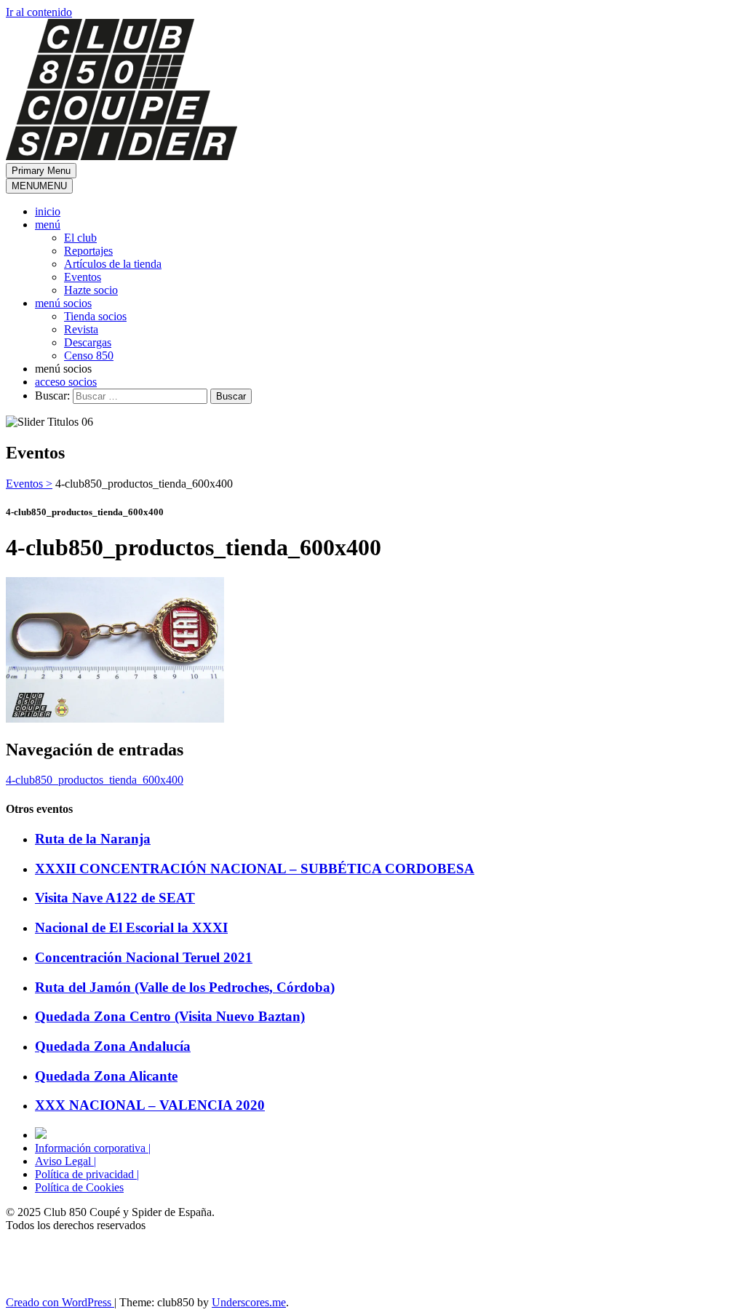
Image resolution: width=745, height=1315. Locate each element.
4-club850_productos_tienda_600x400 (94, 780)
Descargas (87, 342)
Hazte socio (91, 290)
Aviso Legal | (65, 1161)
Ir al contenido (39, 12)
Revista (81, 329)
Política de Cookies (79, 1187)
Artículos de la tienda (113, 264)
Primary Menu (41, 170)
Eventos (82, 277)
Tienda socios (95, 316)
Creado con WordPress (60, 1302)
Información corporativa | (93, 1148)
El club (80, 237)
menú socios (63, 303)
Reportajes (88, 251)
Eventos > (29, 483)
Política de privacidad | (87, 1174)
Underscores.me (249, 1302)
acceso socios (66, 382)
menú (47, 224)
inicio (47, 211)
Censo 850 (88, 355)
